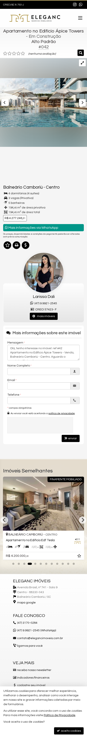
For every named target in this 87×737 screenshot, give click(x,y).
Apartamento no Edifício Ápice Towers (43, 31)
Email (11, 380)
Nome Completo (18, 365)
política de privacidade (61, 413)
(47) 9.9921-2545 (45, 303)
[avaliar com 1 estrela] (5, 53)
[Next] (78, 503)
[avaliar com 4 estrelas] (18, 53)
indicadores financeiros (33, 677)
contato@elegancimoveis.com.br (40, 638)
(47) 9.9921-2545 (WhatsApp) (36, 630)
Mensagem (15, 342)
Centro (53, 187)
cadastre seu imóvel (31, 685)
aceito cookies (70, 730)
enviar (72, 438)
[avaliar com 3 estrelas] (14, 53)
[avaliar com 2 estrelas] (10, 53)
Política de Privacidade (59, 715)
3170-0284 (27, 622)
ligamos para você (30, 645)
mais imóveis (45, 316)
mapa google (26, 602)
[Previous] (9, 503)
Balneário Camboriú (23, 187)
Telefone (13, 394)
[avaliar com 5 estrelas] (23, 53)
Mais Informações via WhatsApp (33, 227)
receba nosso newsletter (34, 670)
